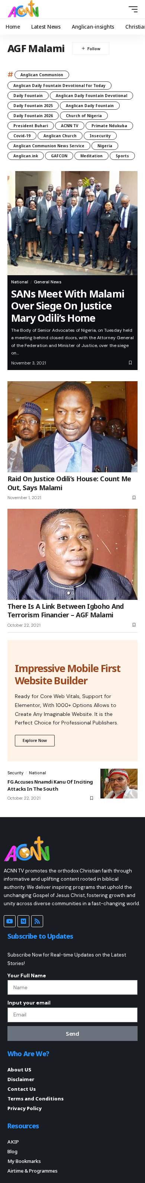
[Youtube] (10, 921)
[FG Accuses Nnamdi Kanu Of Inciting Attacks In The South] (119, 783)
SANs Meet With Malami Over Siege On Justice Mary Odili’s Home (67, 306)
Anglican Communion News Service (48, 145)
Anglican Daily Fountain (90, 105)
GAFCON (59, 155)
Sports (122, 155)
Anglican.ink (25, 155)
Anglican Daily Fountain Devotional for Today (59, 85)
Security (15, 772)
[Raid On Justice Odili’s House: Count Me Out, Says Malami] (72, 426)
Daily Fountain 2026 (33, 115)
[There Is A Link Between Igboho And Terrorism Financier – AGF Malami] (72, 554)
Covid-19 (21, 135)
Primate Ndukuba (109, 125)
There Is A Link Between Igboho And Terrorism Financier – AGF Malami (65, 610)
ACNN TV (69, 125)
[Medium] (23, 921)
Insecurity (100, 135)
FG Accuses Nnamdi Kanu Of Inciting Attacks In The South (50, 785)
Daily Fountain (28, 95)
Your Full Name (26, 975)
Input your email (29, 1002)
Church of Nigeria (84, 115)
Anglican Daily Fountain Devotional (91, 95)
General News (47, 282)
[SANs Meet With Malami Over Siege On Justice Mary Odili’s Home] (72, 223)
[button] (119, 9)
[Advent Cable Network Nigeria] (24, 9)
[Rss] (37, 921)
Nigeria (104, 145)
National (19, 282)
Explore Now (35, 740)
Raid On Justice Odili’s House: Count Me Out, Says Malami (69, 483)
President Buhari (30, 125)
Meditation (91, 155)
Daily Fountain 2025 (33, 105)
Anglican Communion (41, 74)
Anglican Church (60, 135)
